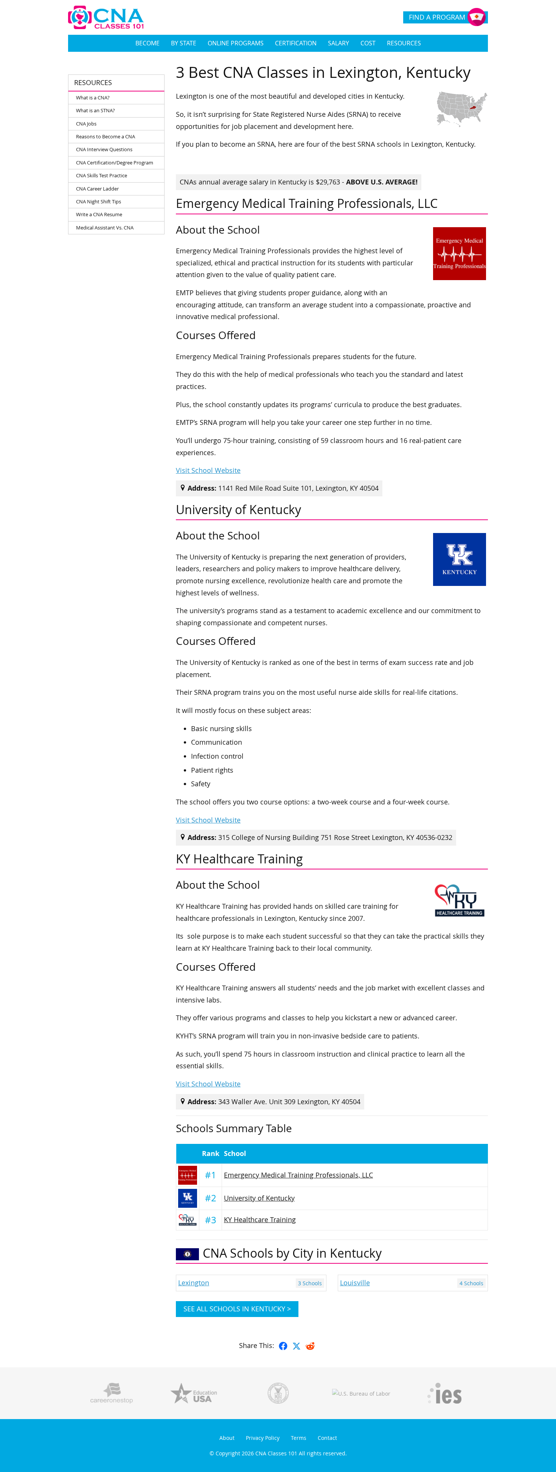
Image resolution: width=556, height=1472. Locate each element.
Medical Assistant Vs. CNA (105, 227)
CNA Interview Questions (104, 149)
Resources (404, 43)
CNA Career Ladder (97, 188)
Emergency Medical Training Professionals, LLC (298, 1175)
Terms (298, 1437)
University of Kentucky (259, 1198)
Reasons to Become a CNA (105, 136)
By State (183, 43)
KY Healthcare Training (260, 1219)
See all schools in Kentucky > (237, 1309)
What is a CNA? (93, 97)
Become (147, 43)
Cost (368, 43)
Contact (327, 1437)
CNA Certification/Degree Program (114, 162)
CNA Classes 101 (276, 1453)
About (227, 1437)
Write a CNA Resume (99, 214)
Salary (338, 43)
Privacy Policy (263, 1437)
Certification (296, 43)
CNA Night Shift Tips (98, 201)
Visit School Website (208, 470)
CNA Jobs (86, 123)
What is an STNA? (95, 110)
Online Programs (236, 43)
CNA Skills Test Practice (101, 175)
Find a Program (437, 17)
